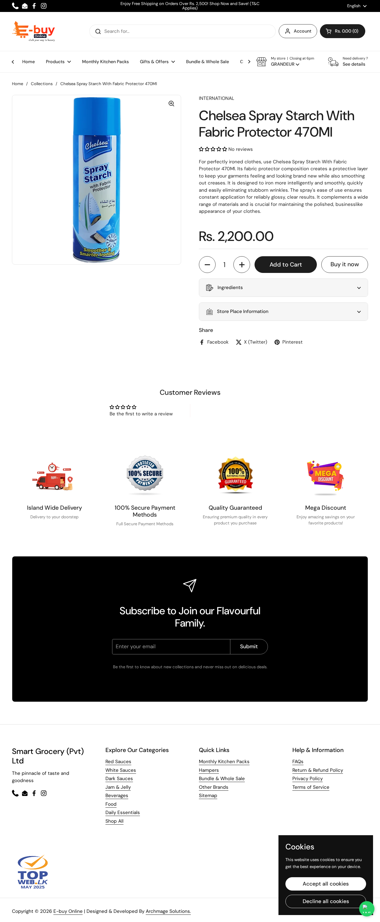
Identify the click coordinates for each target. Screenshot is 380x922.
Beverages (116, 795)
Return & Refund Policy (317, 770)
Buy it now (344, 264)
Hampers (209, 770)
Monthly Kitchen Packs (224, 761)
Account (302, 31)
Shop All (114, 821)
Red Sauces (118, 761)
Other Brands (213, 787)
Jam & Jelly (118, 787)
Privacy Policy (307, 778)
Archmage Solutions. (168, 911)
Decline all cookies (326, 901)
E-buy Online (68, 911)
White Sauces (120, 770)
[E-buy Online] (34, 31)
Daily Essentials (122, 812)
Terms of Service (310, 787)
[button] (342, 31)
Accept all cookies (326, 883)
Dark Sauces (119, 778)
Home (17, 84)
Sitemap (208, 795)
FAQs (297, 761)
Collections (42, 84)
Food (111, 804)
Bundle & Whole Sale (222, 778)
